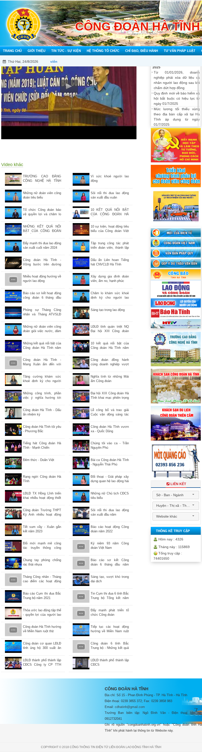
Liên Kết (178, 484)
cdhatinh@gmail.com (130, 707)
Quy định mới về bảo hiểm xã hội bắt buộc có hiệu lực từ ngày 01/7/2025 (177, 98)
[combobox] (175, 495)
